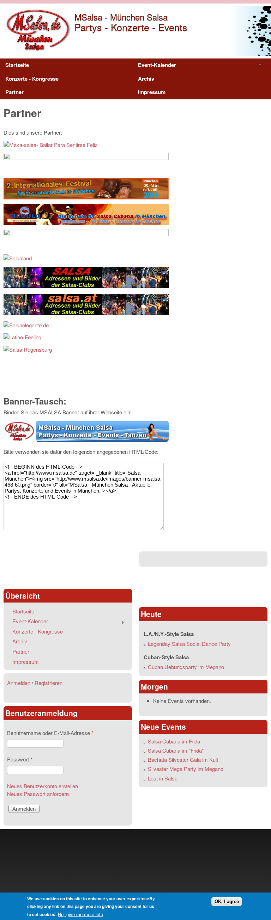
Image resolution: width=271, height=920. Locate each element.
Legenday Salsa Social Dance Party (189, 643)
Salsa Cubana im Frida (174, 741)
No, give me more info (80, 914)
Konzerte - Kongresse (32, 78)
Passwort (19, 759)
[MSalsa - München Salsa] (37, 50)
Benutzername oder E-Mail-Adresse (50, 732)
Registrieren (48, 682)
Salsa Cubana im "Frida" (176, 750)
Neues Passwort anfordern (38, 793)
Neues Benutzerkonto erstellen (42, 786)
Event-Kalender (154, 66)
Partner (14, 92)
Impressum (151, 92)
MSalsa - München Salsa (121, 17)
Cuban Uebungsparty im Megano (186, 667)
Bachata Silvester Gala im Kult (183, 759)
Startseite (17, 65)
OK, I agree (227, 901)
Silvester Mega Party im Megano (185, 768)
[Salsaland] (18, 258)
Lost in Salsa (162, 778)
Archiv (146, 78)
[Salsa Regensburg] (28, 349)
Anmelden (18, 682)
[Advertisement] (68, 567)
